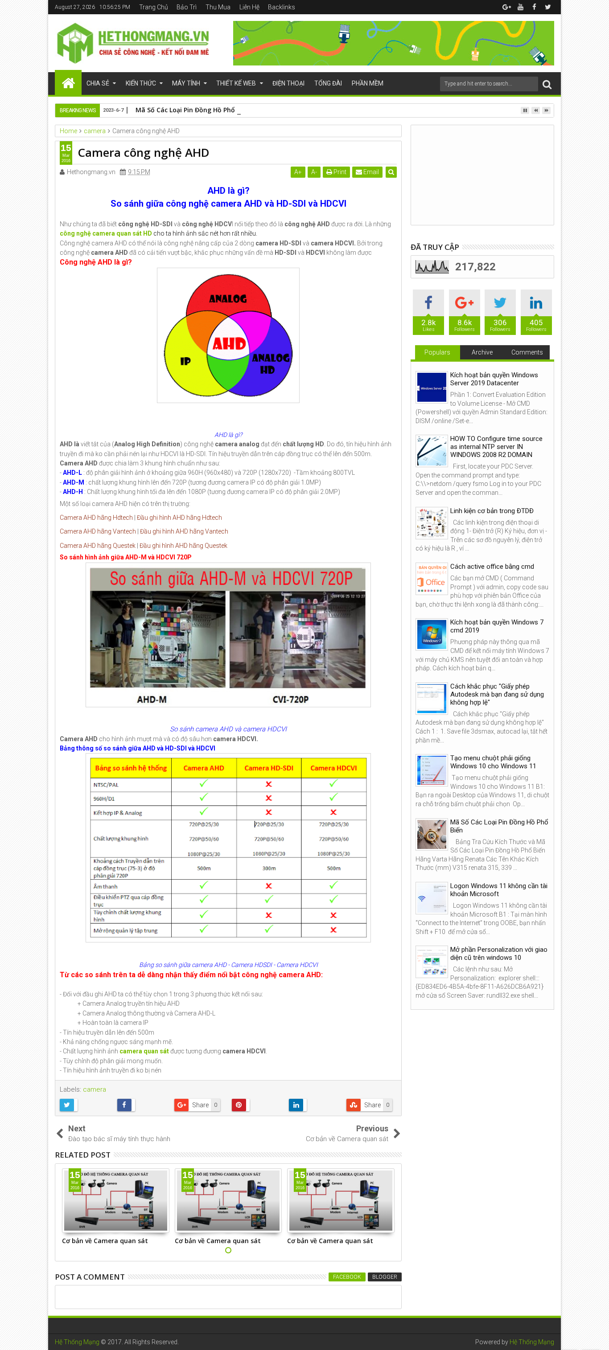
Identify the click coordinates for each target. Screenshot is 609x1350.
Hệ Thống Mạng (77, 1342)
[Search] (547, 84)
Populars (437, 352)
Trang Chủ (153, 7)
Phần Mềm (367, 83)
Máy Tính (186, 83)
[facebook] (534, 7)
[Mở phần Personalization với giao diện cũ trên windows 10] (431, 961)
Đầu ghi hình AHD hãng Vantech (184, 531)
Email (370, 171)
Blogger (384, 1277)
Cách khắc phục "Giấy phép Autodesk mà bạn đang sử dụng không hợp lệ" (497, 694)
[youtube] (520, 7)
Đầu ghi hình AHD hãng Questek (183, 545)
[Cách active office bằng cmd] (431, 578)
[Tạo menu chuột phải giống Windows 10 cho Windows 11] (431, 770)
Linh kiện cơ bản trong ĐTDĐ (492, 511)
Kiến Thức (141, 83)
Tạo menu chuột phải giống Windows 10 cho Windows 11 (493, 762)
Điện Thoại (288, 83)
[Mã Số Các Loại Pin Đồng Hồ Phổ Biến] (431, 834)
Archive (482, 352)
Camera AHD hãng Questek (98, 545)
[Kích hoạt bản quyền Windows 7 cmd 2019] (431, 634)
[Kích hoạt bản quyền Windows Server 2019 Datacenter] (431, 387)
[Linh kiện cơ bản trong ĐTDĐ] (431, 523)
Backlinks (281, 7)
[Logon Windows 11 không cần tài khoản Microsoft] (431, 898)
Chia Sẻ (97, 83)
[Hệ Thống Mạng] (68, 82)
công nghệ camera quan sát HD (106, 233)
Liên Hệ (249, 7)
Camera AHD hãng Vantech (98, 531)
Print (339, 171)
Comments (527, 352)
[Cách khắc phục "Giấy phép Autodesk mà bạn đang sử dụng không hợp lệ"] (431, 698)
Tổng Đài (328, 83)
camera (94, 1089)
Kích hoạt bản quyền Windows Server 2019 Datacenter (494, 379)
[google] (506, 7)
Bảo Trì (187, 7)
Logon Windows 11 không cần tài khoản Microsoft (498, 890)
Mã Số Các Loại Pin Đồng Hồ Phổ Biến (193, 110)
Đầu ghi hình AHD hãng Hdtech (179, 517)
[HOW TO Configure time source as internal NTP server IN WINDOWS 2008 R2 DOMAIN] (431, 450)
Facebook (347, 1277)
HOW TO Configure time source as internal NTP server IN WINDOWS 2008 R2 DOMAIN (496, 447)
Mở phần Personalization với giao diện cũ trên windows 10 (498, 954)
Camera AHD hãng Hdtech (96, 517)
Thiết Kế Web (236, 83)
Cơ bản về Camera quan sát (105, 1240)
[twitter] (548, 7)
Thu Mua (218, 7)
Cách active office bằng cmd (492, 567)
